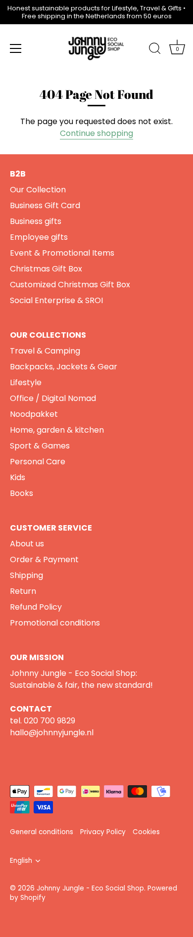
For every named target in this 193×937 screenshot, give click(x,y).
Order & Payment (44, 559)
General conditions (41, 832)
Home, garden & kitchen (57, 430)
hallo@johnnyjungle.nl (52, 732)
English (21, 860)
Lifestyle (26, 382)
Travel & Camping (45, 351)
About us (27, 543)
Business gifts (35, 221)
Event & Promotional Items (62, 253)
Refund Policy (36, 607)
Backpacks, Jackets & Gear (63, 366)
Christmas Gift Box (46, 268)
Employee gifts (39, 237)
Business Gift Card (45, 205)
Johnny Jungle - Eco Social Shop (90, 888)
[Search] (155, 50)
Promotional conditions (55, 622)
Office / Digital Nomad (53, 398)
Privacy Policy (103, 832)
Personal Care (37, 461)
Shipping (26, 575)
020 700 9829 (49, 720)
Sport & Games (40, 445)
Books (21, 493)
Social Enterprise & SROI (56, 300)
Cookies (146, 832)
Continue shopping (96, 133)
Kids (17, 477)
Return (23, 591)
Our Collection (38, 189)
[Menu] (16, 48)
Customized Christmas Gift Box (70, 284)
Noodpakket (34, 414)
